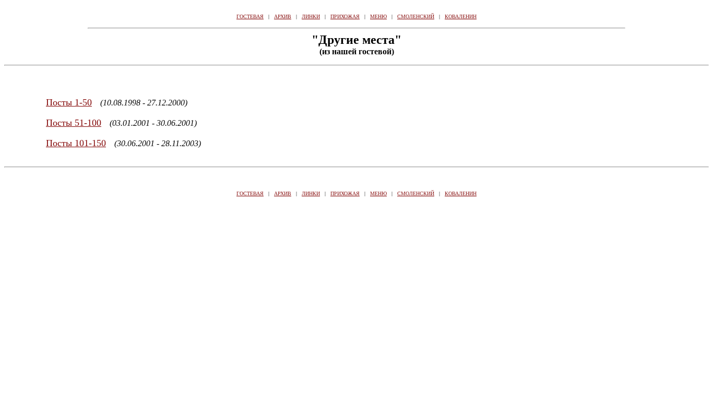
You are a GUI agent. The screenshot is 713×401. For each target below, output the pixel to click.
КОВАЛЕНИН (461, 16)
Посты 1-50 (69, 102)
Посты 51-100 (73, 122)
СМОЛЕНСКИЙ (415, 16)
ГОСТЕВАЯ (250, 16)
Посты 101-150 (76, 143)
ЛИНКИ (311, 16)
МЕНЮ (378, 16)
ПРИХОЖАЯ (345, 16)
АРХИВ (282, 16)
